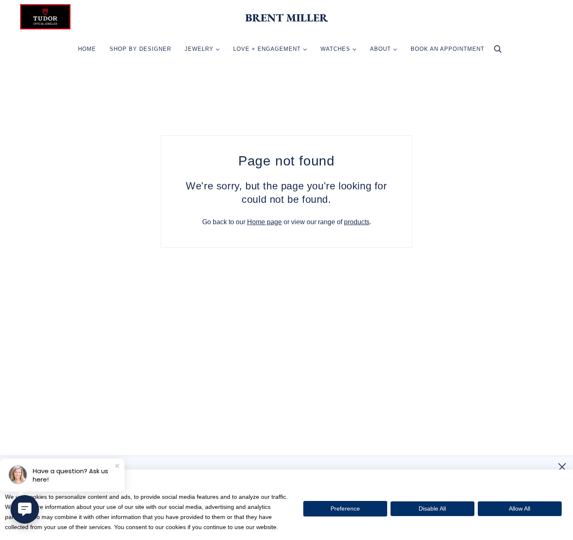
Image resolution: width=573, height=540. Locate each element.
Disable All (432, 508)
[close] (562, 467)
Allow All (519, 508)
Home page (264, 221)
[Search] (497, 51)
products (357, 221)
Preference (345, 508)
